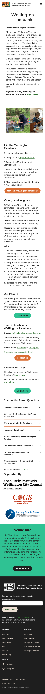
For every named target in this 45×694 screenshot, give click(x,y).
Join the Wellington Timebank (22, 190)
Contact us (22, 357)
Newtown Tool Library (32, 646)
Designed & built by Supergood (13, 679)
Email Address (8, 599)
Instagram (34, 347)
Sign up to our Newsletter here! (18, 352)
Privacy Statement (23, 617)
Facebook (21, 347)
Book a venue (22, 568)
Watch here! (9, 382)
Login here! (22, 390)
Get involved (6, 642)
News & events (7, 638)
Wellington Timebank (31, 642)
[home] (18, 4)
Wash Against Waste (31, 651)
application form (27, 157)
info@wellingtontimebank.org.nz (25, 333)
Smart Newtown (29, 638)
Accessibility (6, 655)
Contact (5, 651)
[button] (40, 4)
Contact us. (24, 469)
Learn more (22, 315)
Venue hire (28, 634)
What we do (6, 634)
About (4, 646)
